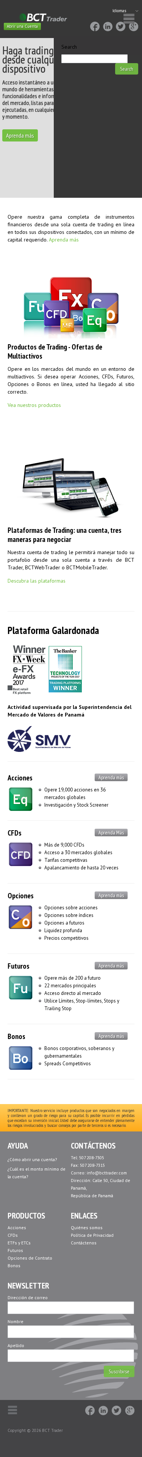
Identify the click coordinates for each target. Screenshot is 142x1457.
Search (69, 46)
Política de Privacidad (92, 1235)
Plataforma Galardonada (53, 630)
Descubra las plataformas (37, 580)
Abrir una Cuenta (22, 26)
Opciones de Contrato (30, 1258)
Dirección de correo (28, 1297)
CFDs (15, 833)
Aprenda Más (111, 832)
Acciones (20, 778)
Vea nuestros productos (34, 405)
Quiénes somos (87, 1227)
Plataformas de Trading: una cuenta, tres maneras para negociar (65, 534)
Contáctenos (84, 1243)
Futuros (19, 966)
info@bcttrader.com (107, 1173)
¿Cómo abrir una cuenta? (32, 1159)
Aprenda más (20, 135)
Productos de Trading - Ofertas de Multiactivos (55, 351)
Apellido (16, 1345)
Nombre (15, 1321)
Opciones (21, 896)
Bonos (16, 1036)
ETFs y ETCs (19, 1243)
